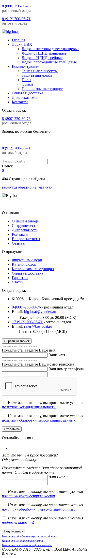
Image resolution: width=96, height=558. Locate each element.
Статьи (18, 282)
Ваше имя (56, 355)
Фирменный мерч (27, 260)
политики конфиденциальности (29, 407)
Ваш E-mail (57, 477)
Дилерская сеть (24, 230)
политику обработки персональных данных (39, 420)
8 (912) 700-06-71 (16, 19)
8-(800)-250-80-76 (26, 307)
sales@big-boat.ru (38, 326)
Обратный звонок (17, 341)
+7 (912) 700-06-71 (27, 322)
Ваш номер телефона (66, 369)
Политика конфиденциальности (22, 541)
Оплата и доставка (27, 273)
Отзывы (18, 243)
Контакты (20, 234)
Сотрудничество (25, 225)
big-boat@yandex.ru (40, 311)
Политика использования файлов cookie (27, 545)
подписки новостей (18, 522)
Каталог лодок (24, 264)
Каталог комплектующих (33, 269)
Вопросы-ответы (26, 239)
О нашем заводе (25, 221)
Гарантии (20, 278)
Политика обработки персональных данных (29, 536)
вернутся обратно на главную (27, 187)
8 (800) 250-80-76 (16, 6)
